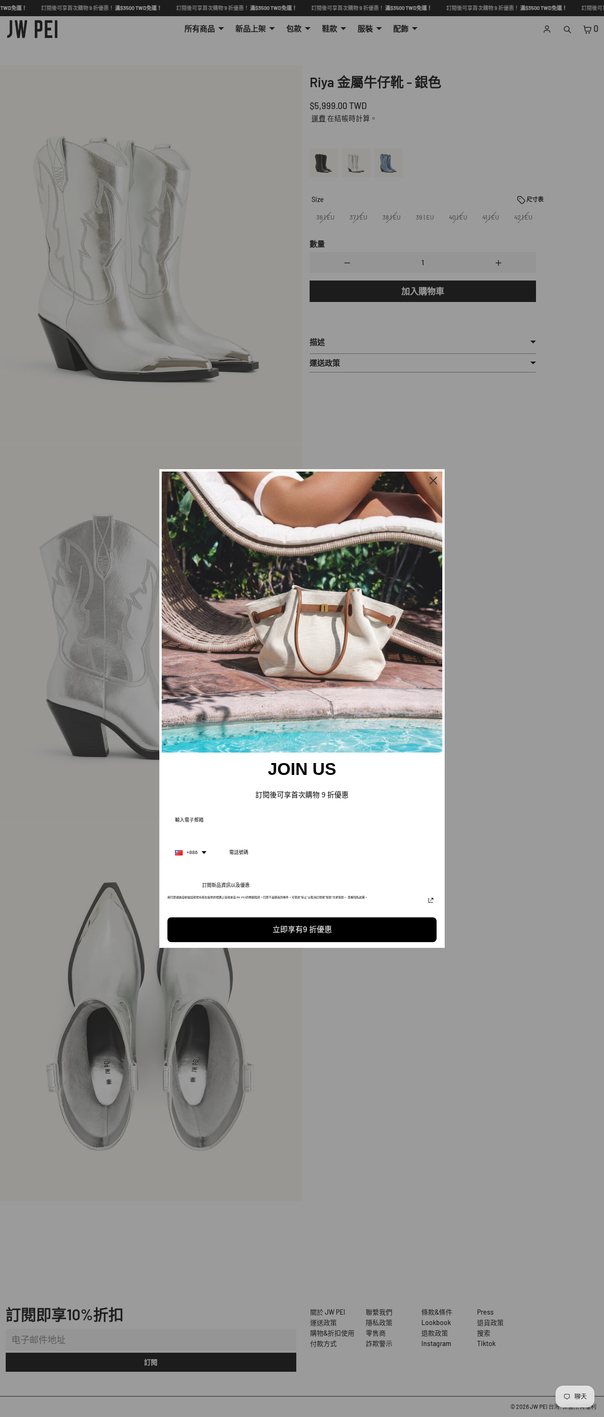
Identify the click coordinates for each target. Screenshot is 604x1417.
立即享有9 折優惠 (302, 929)
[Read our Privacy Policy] (431, 900)
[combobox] (190, 852)
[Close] (433, 480)
